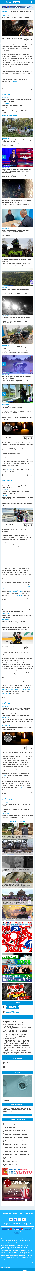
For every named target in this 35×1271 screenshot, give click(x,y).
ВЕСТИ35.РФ (18, 595)
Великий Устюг (17, 1030)
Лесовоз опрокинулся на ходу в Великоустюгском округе (12, 106)
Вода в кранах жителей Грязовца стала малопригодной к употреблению (13, 622)
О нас (31, 1213)
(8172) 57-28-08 (12, 1224)
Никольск (5, 1043)
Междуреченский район (13, 1047)
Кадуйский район (13, 1043)
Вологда (9, 1027)
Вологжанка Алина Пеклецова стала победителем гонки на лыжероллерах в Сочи (15, 714)
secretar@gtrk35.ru (27, 1224)
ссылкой (13, 577)
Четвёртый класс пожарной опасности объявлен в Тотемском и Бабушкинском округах (17, 816)
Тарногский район (8, 1052)
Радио (26, 1213)
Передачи (21, 1213)
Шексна (20, 1024)
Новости (14, 1213)
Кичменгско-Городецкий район (11, 1050)
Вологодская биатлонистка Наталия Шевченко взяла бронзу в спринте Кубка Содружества (16, 709)
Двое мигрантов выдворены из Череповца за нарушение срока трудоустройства (15, 231)
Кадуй (4, 1037)
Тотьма (9, 1045)
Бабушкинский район (18, 1045)
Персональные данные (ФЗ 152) (12, 1257)
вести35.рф (14, 81)
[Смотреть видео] (17, 157)
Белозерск (22, 1037)
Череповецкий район (17, 1041)
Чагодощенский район (9, 1038)
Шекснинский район (10, 1024)
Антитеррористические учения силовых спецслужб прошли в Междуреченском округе (17, 406)
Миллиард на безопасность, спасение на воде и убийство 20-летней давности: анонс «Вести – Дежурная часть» (16, 171)
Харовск (23, 1049)
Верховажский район (12, 1054)
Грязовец (23, 1050)
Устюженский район (12, 1037)
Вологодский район (16, 1034)
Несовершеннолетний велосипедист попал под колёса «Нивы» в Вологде (16, 100)
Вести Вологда (6, 1213)
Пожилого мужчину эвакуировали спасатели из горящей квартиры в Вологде (16, 201)
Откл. (24, 1269)
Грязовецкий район (14, 1049)
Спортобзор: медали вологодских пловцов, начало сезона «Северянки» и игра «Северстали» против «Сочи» (17, 721)
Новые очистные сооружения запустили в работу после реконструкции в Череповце (17, 610)
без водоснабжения (15, 591)
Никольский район (18, 1052)
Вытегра (21, 1022)
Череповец (10, 1021)
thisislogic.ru (4, 1259)
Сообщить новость (17, 1115)
